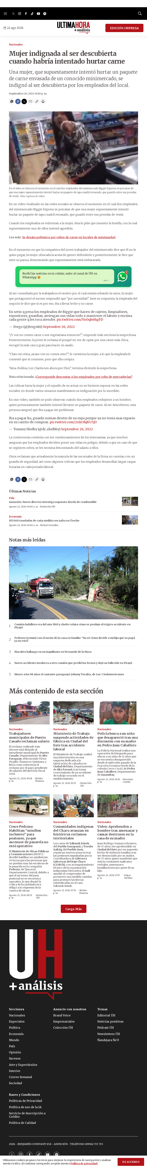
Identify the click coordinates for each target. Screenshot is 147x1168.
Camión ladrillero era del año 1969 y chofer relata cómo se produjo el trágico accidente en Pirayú (72, 626)
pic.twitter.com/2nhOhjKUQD (73, 422)
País (11, 498)
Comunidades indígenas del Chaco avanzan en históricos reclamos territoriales (73, 832)
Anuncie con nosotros (69, 1009)
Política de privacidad (83, 1163)
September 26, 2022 (59, 327)
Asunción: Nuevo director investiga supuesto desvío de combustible (53, 502)
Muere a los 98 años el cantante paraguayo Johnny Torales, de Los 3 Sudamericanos (69, 674)
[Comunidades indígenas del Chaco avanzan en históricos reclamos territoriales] (73, 805)
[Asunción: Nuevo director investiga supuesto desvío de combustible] (130, 501)
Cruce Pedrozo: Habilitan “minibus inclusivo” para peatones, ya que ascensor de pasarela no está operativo (28, 836)
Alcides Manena (39, 779)
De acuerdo (130, 1161)
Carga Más (73, 909)
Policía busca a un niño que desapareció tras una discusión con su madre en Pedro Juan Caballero (117, 739)
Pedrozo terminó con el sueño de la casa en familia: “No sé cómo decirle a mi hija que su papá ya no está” (74, 639)
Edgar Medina (128, 876)
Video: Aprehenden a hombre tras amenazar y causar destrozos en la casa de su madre (117, 832)
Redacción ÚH (47, 506)
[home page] (73, 28)
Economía (15, 516)
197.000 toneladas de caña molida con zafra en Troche (44, 520)
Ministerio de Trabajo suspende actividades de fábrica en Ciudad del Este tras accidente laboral (73, 741)
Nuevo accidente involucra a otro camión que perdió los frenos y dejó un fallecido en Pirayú (73, 663)
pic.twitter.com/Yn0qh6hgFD (80, 319)
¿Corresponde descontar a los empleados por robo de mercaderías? (83, 377)
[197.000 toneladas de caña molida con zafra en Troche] (130, 520)
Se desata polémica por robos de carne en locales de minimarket (69, 237)
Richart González (49, 525)
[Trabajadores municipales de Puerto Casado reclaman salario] (29, 712)
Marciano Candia (128, 780)
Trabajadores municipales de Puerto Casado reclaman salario (29, 737)
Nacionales (16, 44)
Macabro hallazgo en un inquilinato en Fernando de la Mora (52, 651)
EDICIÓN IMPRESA (124, 28)
